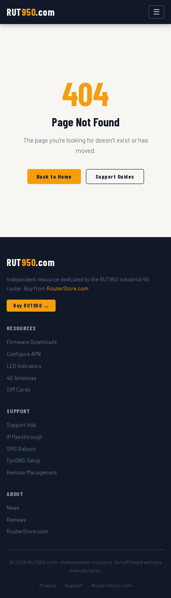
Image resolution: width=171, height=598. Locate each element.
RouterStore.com (67, 288)
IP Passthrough (24, 436)
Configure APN (24, 354)
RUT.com (30, 12)
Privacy (47, 585)
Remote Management (32, 472)
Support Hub (21, 424)
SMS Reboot (21, 448)
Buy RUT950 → (31, 305)
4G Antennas (22, 378)
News (13, 507)
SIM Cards (18, 389)
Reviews (16, 519)
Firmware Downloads (32, 342)
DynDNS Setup (23, 460)
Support (73, 585)
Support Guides (114, 176)
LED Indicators (24, 366)
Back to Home (54, 176)
